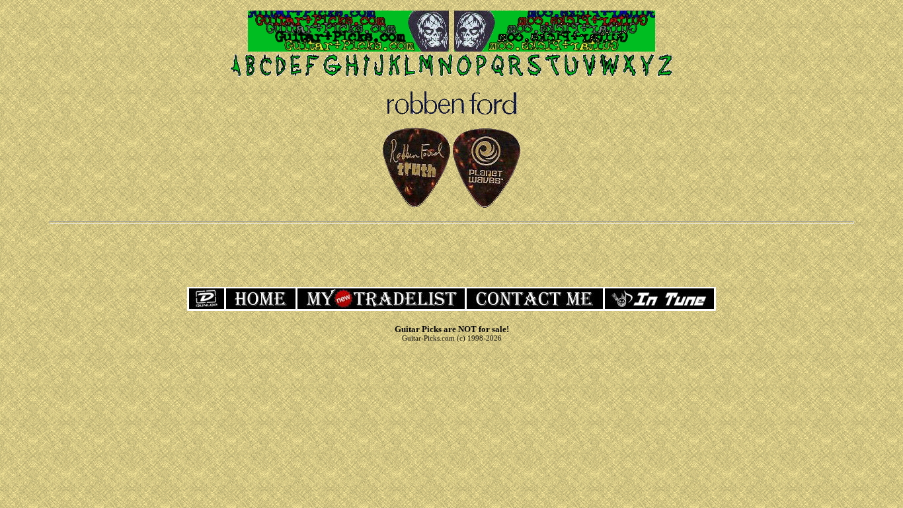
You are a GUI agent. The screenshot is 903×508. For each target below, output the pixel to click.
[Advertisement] (451, 254)
